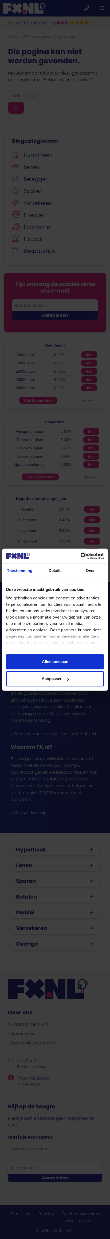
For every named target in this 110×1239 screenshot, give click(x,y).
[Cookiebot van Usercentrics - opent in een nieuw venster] (80, 556)
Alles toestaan (55, 661)
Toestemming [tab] (19, 570)
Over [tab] (90, 570)
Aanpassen (52, 678)
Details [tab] (55, 570)
